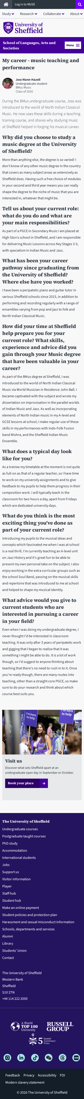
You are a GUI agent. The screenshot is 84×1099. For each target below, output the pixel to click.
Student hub (11, 900)
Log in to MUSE (25, 4)
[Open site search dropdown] (79, 4)
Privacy (29, 1075)
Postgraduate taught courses (24, 836)
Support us (10, 872)
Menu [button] (70, 45)
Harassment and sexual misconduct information (38, 922)
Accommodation (14, 850)
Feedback (12, 1075)
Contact (8, 957)
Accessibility (47, 1075)
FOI (62, 1075)
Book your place (21, 783)
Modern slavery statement (24, 1082)
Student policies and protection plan (29, 914)
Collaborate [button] (52, 13)
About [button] (74, 13)
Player (7, 886)
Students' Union (14, 950)
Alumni (7, 936)
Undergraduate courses (20, 829)
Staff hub (9, 893)
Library (7, 943)
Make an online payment (20, 907)
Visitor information (16, 879)
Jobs (6, 864)
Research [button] (27, 13)
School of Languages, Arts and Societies (29, 45)
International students (19, 857)
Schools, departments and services (28, 929)
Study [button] (6, 13)
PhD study (9, 843)
